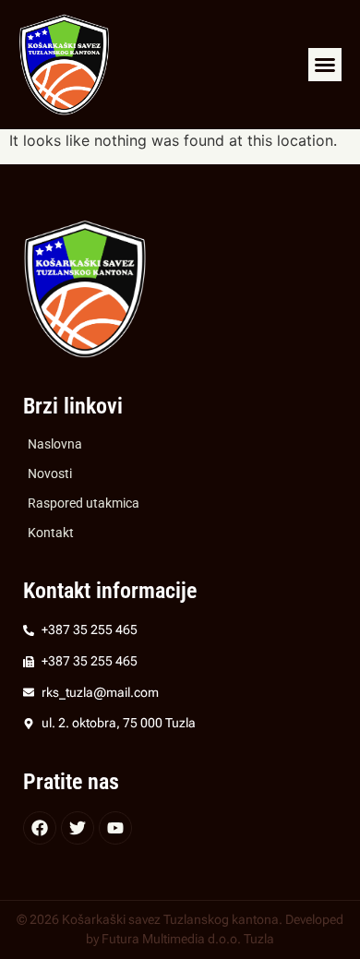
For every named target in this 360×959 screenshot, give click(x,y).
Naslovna (55, 444)
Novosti (50, 474)
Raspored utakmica (83, 503)
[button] (325, 64)
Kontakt (51, 533)
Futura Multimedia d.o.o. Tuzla (188, 939)
